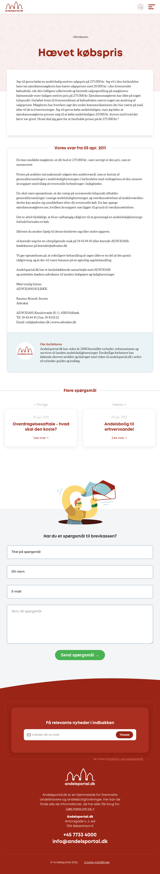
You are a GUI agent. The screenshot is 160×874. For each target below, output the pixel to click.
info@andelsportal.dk (80, 841)
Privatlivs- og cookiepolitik (124, 759)
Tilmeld (124, 735)
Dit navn (18, 571)
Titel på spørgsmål (26, 552)
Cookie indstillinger (97, 862)
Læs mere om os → (80, 809)
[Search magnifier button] (140, 6)
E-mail (16, 591)
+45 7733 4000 (80, 835)
